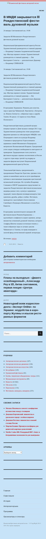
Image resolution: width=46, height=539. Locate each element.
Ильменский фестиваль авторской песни (15, 523)
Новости (20, 244)
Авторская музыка (11, 506)
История (7, 501)
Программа (8, 511)
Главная (7, 490)
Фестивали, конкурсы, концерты (18, 391)
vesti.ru (14, 238)
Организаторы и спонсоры (14, 516)
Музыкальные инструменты (16, 379)
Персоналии (10, 388)
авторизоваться (9, 262)
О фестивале (9, 496)
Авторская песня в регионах (16, 361)
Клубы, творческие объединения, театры (21, 376)
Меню (41, 11)
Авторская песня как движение (17, 364)
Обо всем (9, 385)
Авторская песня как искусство (17, 367)
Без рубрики (10, 370)
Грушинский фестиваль (14, 373)
